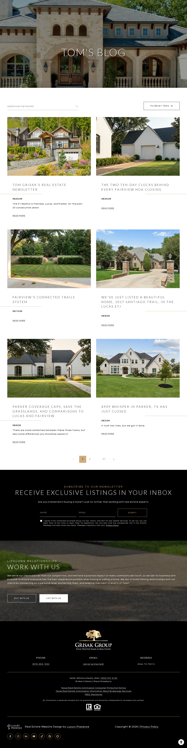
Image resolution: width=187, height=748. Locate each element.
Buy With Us (21, 598)
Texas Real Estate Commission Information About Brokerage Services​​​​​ (93, 691)
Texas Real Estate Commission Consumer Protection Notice (93, 688)
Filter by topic (159, 106)
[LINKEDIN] (26, 736)
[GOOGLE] (50, 736)
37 (104, 459)
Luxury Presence (78, 726)
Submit (132, 513)
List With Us (53, 598)
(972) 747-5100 (109, 678)
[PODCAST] (57, 736)
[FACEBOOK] (10, 736)
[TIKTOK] (42, 736)
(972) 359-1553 (41, 664)
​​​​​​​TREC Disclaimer (94, 695)
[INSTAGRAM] (18, 736)
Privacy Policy (112, 525)
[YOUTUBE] (34, 736)
